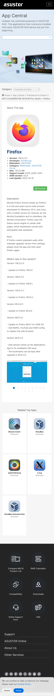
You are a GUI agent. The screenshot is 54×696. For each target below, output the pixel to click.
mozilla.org (26, 160)
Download (41, 188)
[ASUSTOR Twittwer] (25, 674)
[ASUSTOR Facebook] (16, 674)
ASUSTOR (26, 163)
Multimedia (25, 165)
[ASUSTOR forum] (39, 674)
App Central (18, 95)
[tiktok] (6, 674)
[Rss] (30, 674)
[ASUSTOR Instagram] (20, 674)
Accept (18, 691)
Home (7, 95)
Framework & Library (37, 95)
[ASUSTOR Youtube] (34, 674)
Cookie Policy (24, 684)
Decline (7, 691)
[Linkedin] (11, 674)
